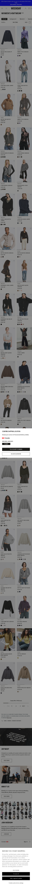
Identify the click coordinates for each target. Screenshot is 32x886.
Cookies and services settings (16, 883)
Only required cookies (16, 878)
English (6, 444)
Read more (16, 870)
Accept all (16, 874)
